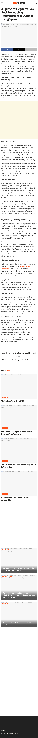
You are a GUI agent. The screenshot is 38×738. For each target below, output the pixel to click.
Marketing (6, 549)
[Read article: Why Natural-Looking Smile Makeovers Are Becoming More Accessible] (19, 417)
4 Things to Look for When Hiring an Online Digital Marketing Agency (19, 569)
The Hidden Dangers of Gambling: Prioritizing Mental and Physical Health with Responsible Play (19, 595)
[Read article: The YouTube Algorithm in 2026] (19, 386)
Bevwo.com (8, 733)
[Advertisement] (19, 120)
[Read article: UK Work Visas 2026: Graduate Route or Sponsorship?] (19, 483)
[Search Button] (36, 3)
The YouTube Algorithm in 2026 (12, 401)
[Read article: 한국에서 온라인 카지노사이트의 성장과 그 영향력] (19, 614)
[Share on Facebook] (7, 49)
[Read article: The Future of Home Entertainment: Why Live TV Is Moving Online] (19, 450)
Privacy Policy (15, 733)
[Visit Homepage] (19, 2)
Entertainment (7, 576)
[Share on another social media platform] (31, 49)
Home (3, 730)
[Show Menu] (2, 3)
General (5, 397)
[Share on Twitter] (19, 49)
